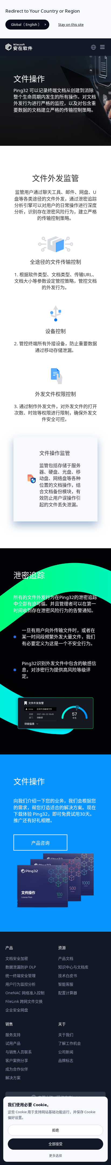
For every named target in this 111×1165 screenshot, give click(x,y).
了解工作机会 (69, 1043)
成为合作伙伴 (16, 1069)
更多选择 (55, 1156)
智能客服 (65, 984)
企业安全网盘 (16, 1009)
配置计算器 (67, 992)
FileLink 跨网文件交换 (24, 1001)
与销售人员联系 (18, 1051)
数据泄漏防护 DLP (20, 967)
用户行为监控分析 (20, 984)
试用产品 (12, 1043)
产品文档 (65, 958)
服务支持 (12, 1034)
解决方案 (12, 1077)
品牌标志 (65, 1060)
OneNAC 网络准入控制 (24, 992)
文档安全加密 (16, 958)
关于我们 (65, 1034)
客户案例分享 (16, 1060)
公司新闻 (65, 1051)
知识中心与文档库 (73, 967)
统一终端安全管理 (20, 975)
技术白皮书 (67, 975)
